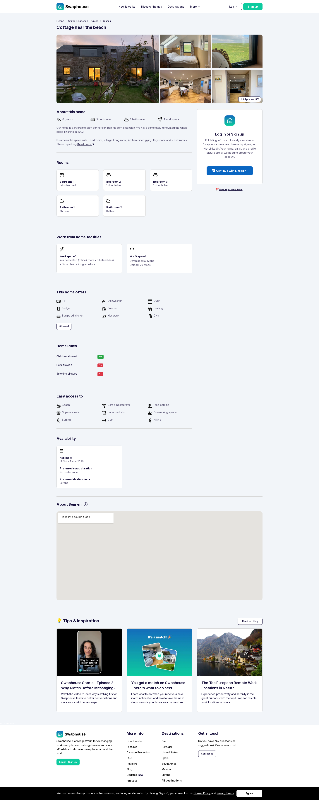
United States (170, 752)
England (94, 21)
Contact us (207, 753)
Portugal (167, 746)
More (193, 6)
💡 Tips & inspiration (77, 620)
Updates (132, 774)
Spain (165, 758)
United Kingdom (77, 21)
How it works (127, 6)
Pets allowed (64, 364)
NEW (140, 775)
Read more (84, 144)
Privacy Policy (225, 793)
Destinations (176, 6)
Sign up (253, 6)
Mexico (166, 769)
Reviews (132, 763)
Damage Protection (138, 752)
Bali (164, 741)
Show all (64, 326)
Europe (60, 21)
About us (132, 780)
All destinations (172, 780)
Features (132, 746)
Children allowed (66, 356)
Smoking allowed (66, 373)
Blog (129, 769)
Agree (249, 793)
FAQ (129, 758)
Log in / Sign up (68, 762)
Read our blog (250, 621)
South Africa (169, 763)
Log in (233, 6)
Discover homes (151, 6)
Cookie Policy (202, 793)
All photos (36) (251, 99)
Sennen (106, 21)
